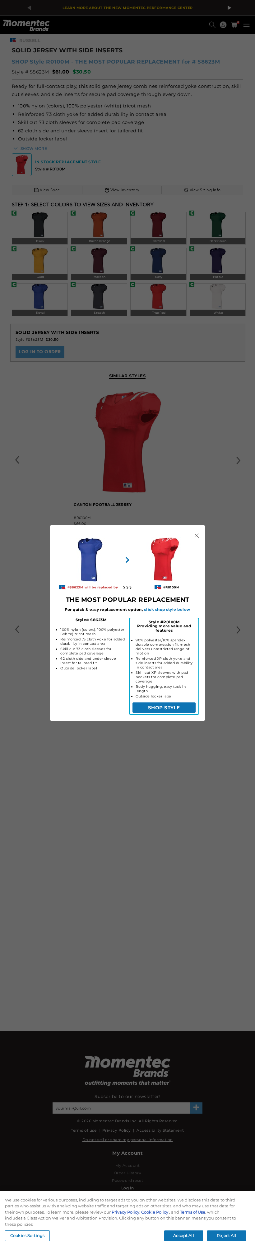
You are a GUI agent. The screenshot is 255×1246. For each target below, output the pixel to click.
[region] (127, 1218)
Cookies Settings (27, 1235)
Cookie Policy (155, 1212)
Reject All (226, 1235)
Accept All (183, 1235)
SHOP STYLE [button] (164, 708)
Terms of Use (192, 1212)
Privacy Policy (125, 1212)
